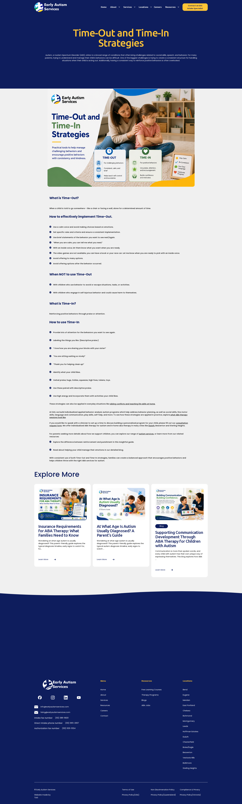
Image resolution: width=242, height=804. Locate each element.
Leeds (185, 726)
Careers (158, 7)
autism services (146, 434)
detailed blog (116, 450)
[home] (52, 7)
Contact (104, 716)
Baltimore (187, 763)
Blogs (144, 700)
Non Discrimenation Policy (162, 789)
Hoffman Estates (190, 731)
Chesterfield (188, 742)
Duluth (151, 425)
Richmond (187, 716)
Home (104, 7)
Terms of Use (128, 789)
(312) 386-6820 (62, 718)
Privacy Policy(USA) (130, 795)
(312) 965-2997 (72, 723)
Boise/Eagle (188, 747)
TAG (36, 797)
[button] (114, 7)
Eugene (186, 695)
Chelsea (186, 710)
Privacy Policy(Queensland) (163, 795)
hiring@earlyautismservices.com (55, 712)
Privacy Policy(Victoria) (190, 795)
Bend (185, 689)
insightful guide (126, 442)
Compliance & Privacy (190, 789)
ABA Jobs (146, 705)
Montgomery (189, 721)
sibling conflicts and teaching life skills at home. (132, 404)
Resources (105, 705)
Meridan (186, 700)
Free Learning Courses (152, 689)
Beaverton (187, 752)
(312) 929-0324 (68, 728)
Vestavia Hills (189, 757)
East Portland (189, 705)
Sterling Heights (190, 768)
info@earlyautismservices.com (55, 706)
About (113, 7)
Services (127, 7)
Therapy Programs (150, 695)
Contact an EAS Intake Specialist (195, 7)
